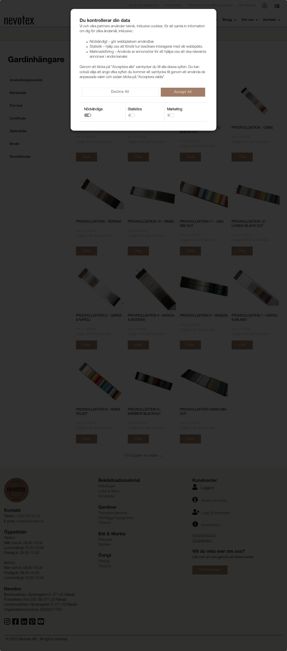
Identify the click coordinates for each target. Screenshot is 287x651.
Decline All (120, 92)
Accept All (183, 92)
